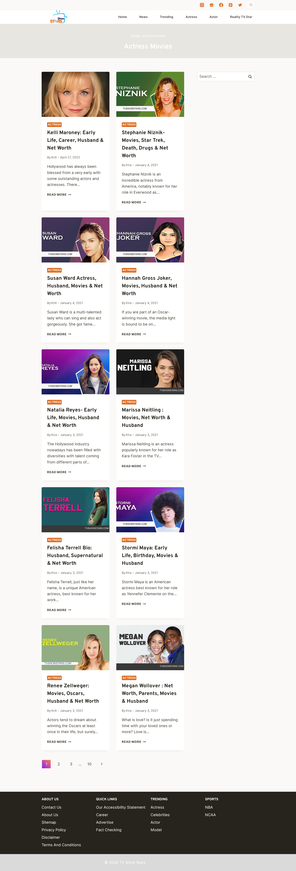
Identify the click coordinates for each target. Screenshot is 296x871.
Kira (129, 165)
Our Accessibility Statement (120, 807)
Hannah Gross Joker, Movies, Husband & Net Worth (149, 286)
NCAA (210, 815)
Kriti (54, 157)
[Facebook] (221, 5)
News (143, 17)
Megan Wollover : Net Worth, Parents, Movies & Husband (149, 694)
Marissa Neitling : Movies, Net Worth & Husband (146, 418)
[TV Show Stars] (59, 17)
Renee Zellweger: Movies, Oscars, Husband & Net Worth (73, 694)
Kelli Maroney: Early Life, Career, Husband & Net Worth (75, 140)
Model (156, 830)
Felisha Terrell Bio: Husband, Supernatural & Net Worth (75, 556)
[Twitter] (240, 5)
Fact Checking (108, 830)
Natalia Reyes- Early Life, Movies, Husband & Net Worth (73, 418)
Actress (191, 17)
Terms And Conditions (61, 845)
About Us (50, 815)
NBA (209, 807)
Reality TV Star (241, 17)
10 (89, 764)
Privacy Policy (54, 830)
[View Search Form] (251, 5)
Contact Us (51, 807)
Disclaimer (51, 837)
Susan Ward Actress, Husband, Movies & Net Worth (75, 286)
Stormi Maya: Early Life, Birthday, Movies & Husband (150, 556)
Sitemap (49, 822)
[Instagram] (202, 5)
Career (102, 815)
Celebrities (160, 815)
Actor (213, 17)
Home (122, 17)
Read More (59, 194)
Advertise (104, 822)
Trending (166, 17)
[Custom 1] (211, 5)
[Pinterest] (230, 5)
